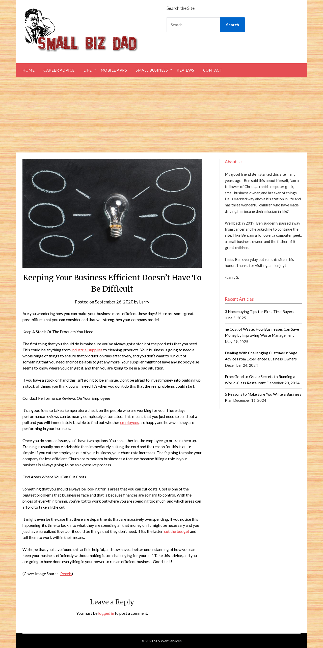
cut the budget (176, 531)
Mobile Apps (114, 70)
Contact (212, 70)
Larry (144, 301)
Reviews (185, 70)
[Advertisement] (161, 114)
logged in (106, 613)
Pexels (66, 573)
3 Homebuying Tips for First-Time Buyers (259, 311)
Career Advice (59, 70)
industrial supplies (86, 349)
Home (28, 70)
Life (88, 70)
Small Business (152, 70)
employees (129, 422)
